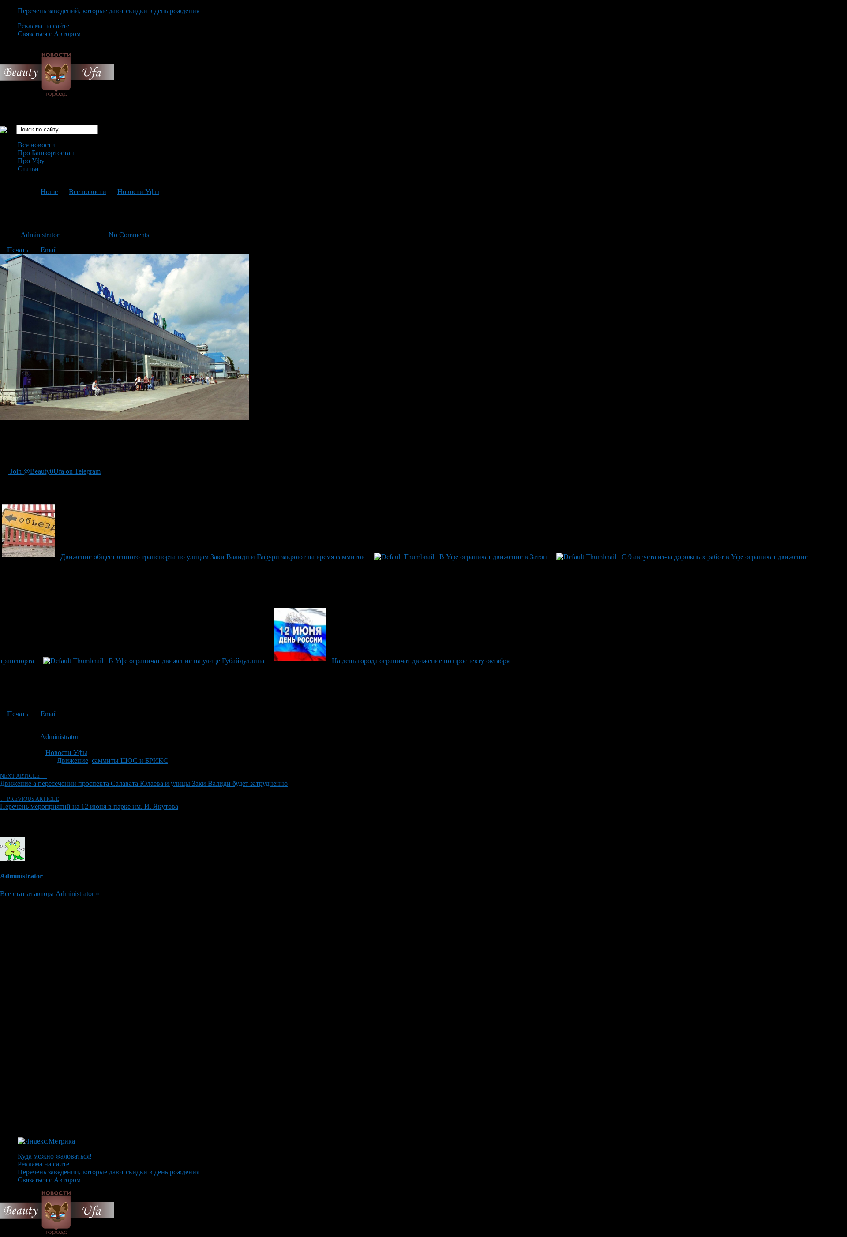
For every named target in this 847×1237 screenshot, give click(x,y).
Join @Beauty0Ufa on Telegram (54, 471)
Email (47, 250)
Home (49, 191)
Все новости (36, 145)
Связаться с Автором (49, 33)
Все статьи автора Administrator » (49, 893)
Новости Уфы (138, 191)
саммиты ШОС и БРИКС (130, 760)
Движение (72, 760)
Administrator (40, 235)
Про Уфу (31, 160)
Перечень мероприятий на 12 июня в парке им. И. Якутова (89, 803)
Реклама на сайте (43, 26)
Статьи (28, 168)
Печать (16, 250)
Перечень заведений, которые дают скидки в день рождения (108, 11)
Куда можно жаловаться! (55, 1156)
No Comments (129, 235)
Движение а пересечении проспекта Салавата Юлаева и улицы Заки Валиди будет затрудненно (144, 780)
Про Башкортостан (46, 153)
